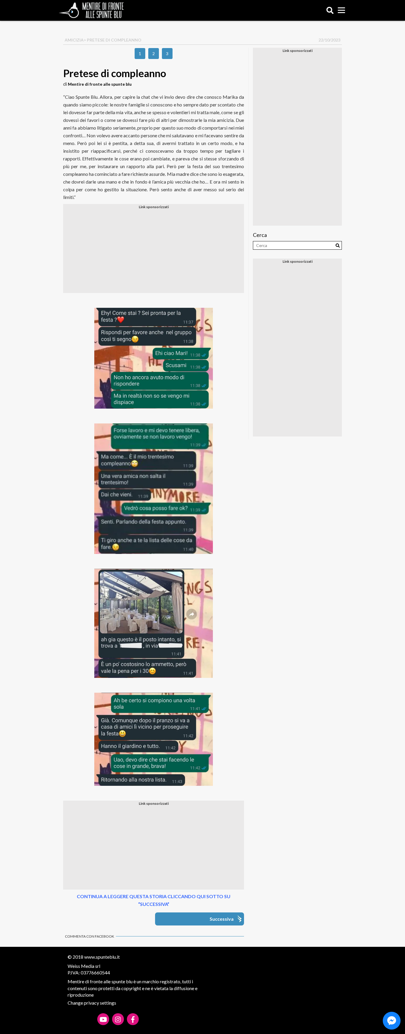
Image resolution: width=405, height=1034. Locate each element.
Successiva (222, 919)
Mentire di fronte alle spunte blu (100, 84)
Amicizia (74, 39)
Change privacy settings (92, 1003)
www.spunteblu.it (102, 957)
